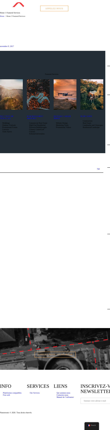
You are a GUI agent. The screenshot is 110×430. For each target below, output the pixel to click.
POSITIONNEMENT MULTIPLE (35, 117)
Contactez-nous (62, 395)
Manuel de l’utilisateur (65, 397)
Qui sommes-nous (63, 393)
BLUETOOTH (86, 116)
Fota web (6, 395)
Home (2, 16)
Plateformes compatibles (12, 393)
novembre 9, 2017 (7, 46)
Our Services (35, 393)
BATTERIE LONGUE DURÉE (62, 117)
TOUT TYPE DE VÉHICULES (7, 117)
